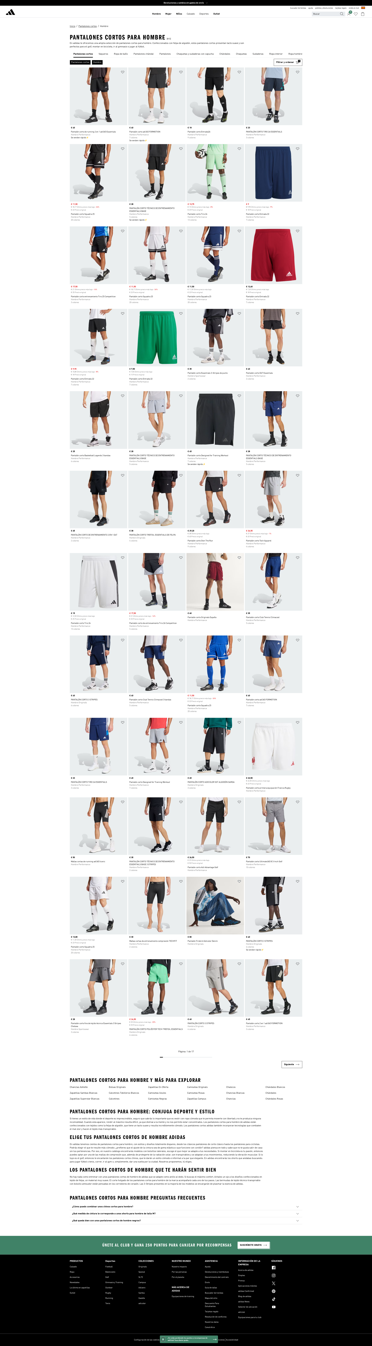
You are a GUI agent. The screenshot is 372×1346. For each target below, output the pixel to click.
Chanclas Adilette (79, 1087)
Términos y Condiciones (214, 1340)
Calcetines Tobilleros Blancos (124, 1093)
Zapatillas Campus (196, 1099)
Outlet (216, 14)
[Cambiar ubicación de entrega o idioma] (363, 8)
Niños (179, 14)
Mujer (168, 14)
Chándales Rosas (274, 1099)
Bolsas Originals (117, 1087)
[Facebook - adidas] (286, 1268)
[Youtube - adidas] (286, 1307)
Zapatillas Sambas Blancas (83, 1093)
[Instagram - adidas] (286, 1276)
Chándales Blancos (275, 1087)
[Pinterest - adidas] (286, 1292)
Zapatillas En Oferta (158, 1087)
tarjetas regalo (340, 8)
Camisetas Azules (157, 1093)
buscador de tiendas (298, 8)
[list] (186, 54)
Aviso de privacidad (193, 1340)
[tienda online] (10, 12)
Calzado (191, 14)
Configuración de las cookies (147, 1340)
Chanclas (231, 1099)
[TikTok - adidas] (286, 1299)
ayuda (310, 8)
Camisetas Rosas (196, 1093)
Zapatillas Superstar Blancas (84, 1099)
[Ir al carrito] (362, 13)
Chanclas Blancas (235, 1093)
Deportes (204, 14)
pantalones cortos (206, 43)
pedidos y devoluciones (324, 8)
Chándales (270, 1093)
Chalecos (231, 1087)
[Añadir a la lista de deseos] (122, 72)
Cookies (180, 1340)
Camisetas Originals (197, 1087)
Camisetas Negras (157, 1099)
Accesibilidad (232, 1340)
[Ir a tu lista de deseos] (355, 13)
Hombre (156, 14)
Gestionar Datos (168, 1340)
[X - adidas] (286, 1284)
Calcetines (114, 1099)
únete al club (354, 8)
